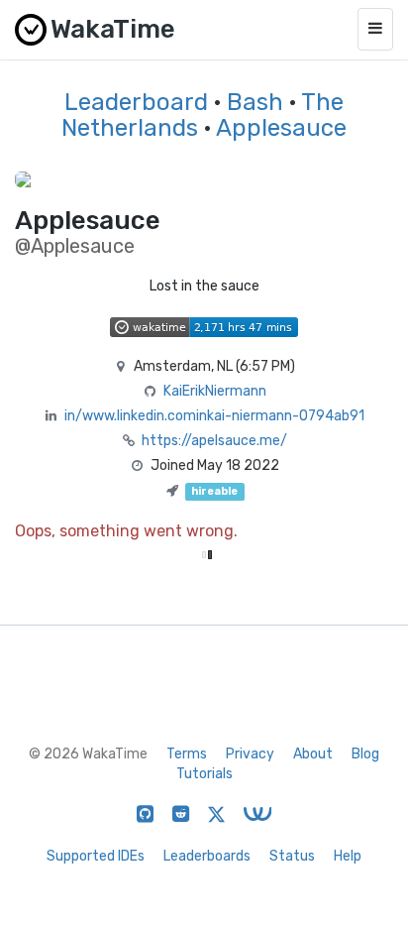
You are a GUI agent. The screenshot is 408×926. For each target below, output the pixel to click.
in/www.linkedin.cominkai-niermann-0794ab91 (214, 415)
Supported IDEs (96, 856)
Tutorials (204, 773)
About (313, 754)
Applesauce (281, 128)
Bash (255, 102)
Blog (365, 754)
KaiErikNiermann (214, 391)
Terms (186, 754)
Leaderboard (136, 102)
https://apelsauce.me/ (214, 440)
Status (292, 856)
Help (347, 856)
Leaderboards (207, 856)
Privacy (250, 754)
